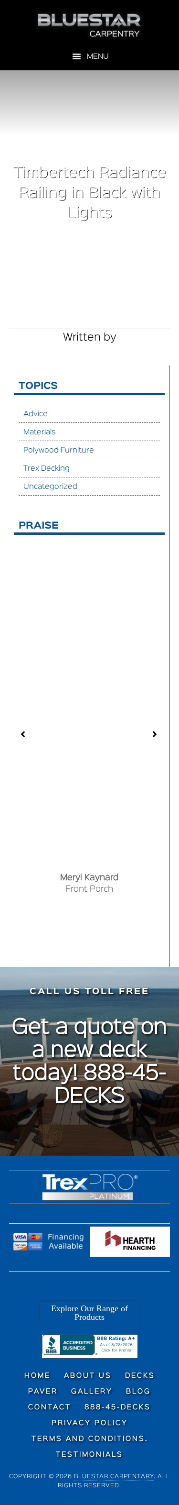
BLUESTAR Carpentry (89, 25)
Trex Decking (46, 468)
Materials (39, 432)
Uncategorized (50, 487)
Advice (35, 414)
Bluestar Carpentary (114, 1476)
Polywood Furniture (58, 450)
